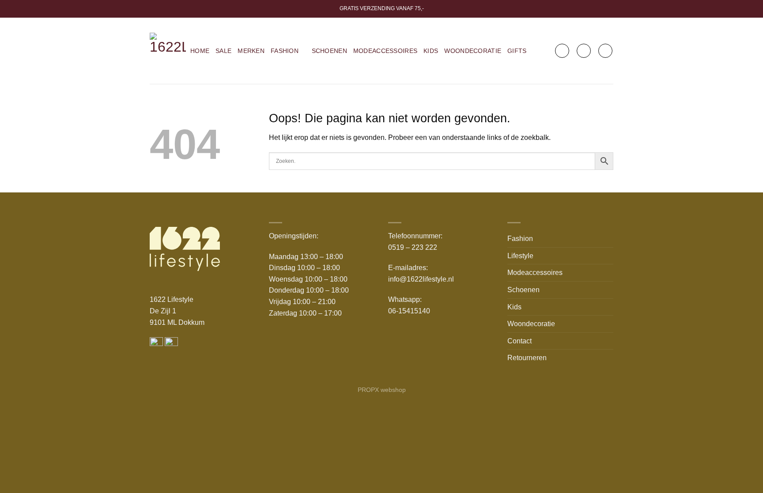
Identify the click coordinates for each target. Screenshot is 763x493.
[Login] (584, 51)
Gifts (516, 50)
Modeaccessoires (385, 50)
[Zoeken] (562, 51)
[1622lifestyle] (168, 51)
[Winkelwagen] (605, 51)
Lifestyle (520, 256)
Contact (519, 341)
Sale (223, 50)
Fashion (284, 50)
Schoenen (329, 50)
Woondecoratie (472, 50)
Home (199, 50)
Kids (430, 50)
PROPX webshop (382, 389)
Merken (251, 50)
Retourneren (527, 357)
